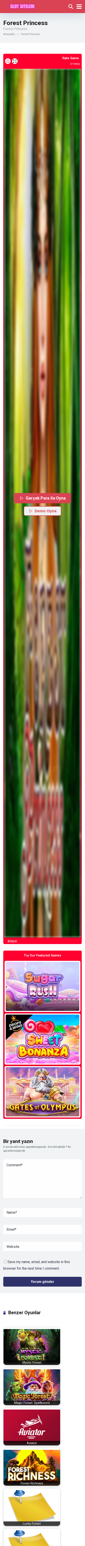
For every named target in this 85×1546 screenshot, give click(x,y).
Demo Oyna (45, 511)
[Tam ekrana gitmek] (15, 61)
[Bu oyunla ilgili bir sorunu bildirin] (8, 61)
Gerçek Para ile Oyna (45, 498)
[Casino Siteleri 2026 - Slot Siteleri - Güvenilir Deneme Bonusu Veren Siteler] (22, 6)
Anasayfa (9, 34)
